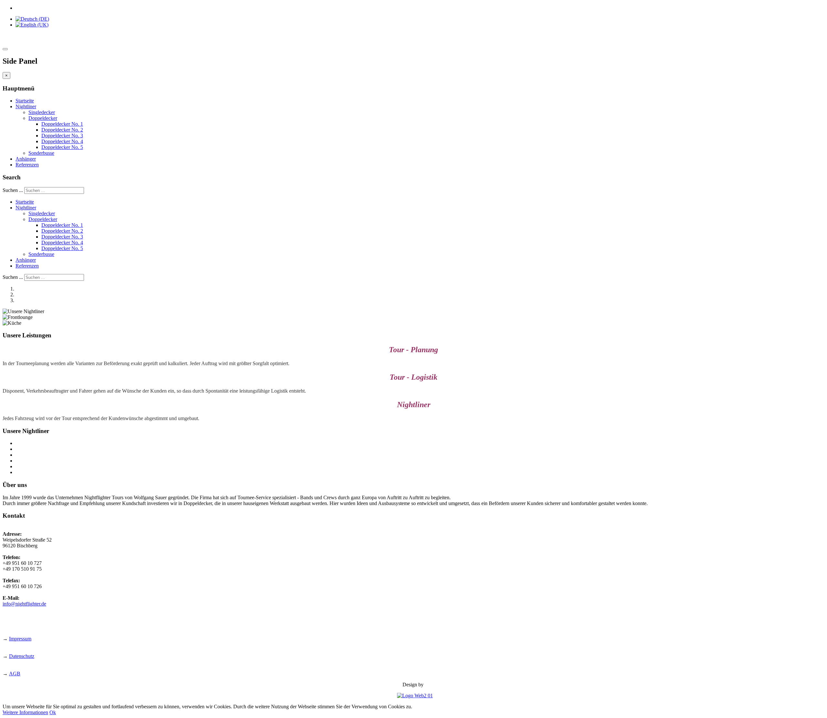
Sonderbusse (41, 153)
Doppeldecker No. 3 (62, 135)
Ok (52, 712)
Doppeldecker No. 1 (62, 124)
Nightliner (26, 106)
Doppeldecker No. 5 (62, 147)
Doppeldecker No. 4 (62, 141)
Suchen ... (13, 190)
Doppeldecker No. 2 (62, 129)
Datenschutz (21, 656)
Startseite (25, 100)
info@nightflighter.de (24, 604)
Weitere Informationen (25, 712)
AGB (14, 673)
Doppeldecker (42, 118)
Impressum (20, 638)
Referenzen (27, 164)
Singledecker (41, 112)
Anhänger (26, 159)
